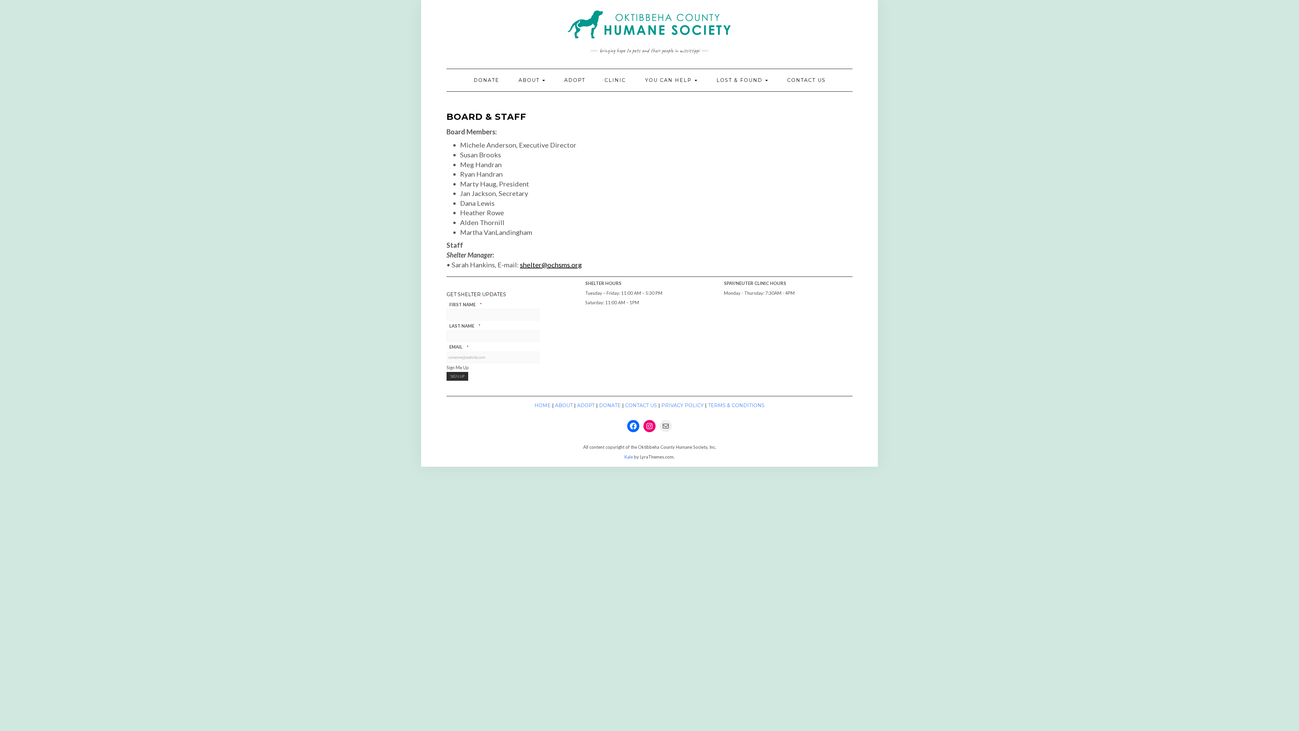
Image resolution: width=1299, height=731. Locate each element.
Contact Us (806, 80)
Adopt (574, 80)
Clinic (615, 80)
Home (542, 405)
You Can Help (669, 80)
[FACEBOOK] (633, 426)
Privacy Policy (682, 405)
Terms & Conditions (736, 405)
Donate (486, 80)
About (530, 80)
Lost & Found (740, 80)
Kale (628, 457)
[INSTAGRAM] (649, 426)
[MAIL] (666, 426)
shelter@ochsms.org (551, 265)
